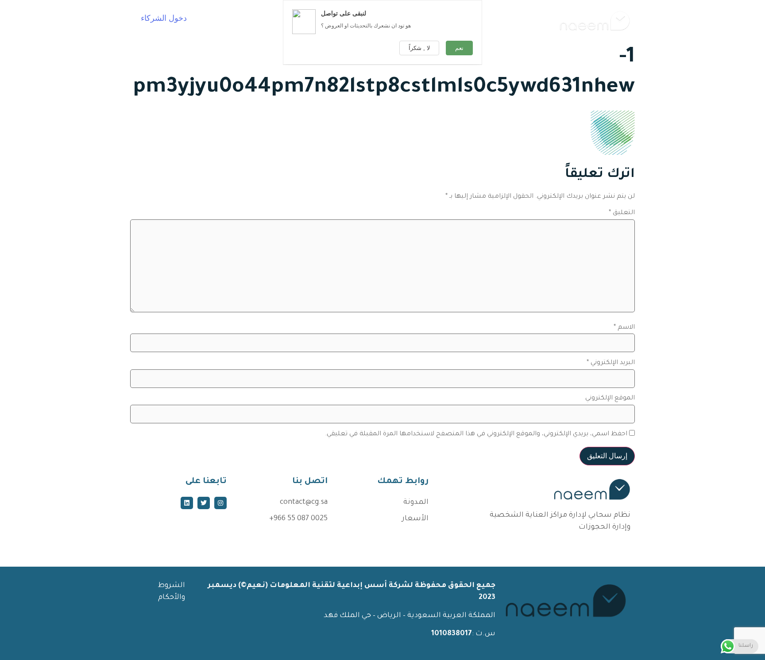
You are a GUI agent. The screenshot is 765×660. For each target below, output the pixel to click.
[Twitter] (203, 503)
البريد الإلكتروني (611, 363)
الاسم (624, 327)
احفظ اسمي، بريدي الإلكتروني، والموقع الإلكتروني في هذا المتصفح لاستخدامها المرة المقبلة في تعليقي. (476, 434)
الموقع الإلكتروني (610, 398)
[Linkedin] (187, 503)
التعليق (622, 213)
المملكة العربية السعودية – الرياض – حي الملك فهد (408, 616)
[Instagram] (220, 503)
